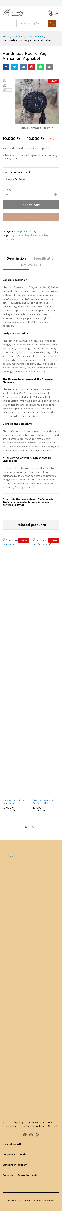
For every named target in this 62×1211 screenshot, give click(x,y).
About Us (38, 1126)
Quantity (7, 190)
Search (52, 23)
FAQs (26, 1126)
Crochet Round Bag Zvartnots (14, 801)
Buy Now (31, 217)
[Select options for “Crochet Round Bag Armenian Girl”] (42, 794)
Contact (52, 1126)
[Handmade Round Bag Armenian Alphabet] (6, 67)
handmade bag (40, 235)
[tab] (16, 260)
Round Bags (31, 231)
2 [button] (33, 827)
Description (16, 258)
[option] (16, 677)
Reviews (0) (31, 265)
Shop (6, 1122)
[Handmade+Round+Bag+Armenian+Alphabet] (14, 67)
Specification (45, 258)
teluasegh (8, 239)
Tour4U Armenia (27, 1175)
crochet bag (23, 235)
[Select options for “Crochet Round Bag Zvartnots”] (12, 794)
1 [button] (26, 827)
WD (19, 1144)
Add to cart (31, 205)
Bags (19, 231)
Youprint (22, 1154)
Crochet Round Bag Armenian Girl (44, 801)
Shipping (18, 1122)
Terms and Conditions (39, 1122)
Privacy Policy (10, 1126)
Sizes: (18, 172)
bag (12, 235)
